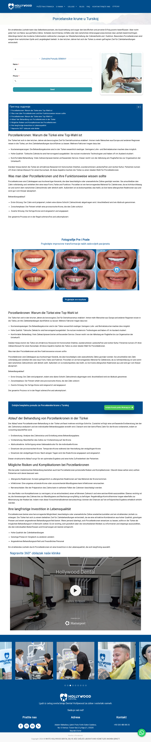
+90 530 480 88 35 (122, 725)
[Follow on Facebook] (20, 726)
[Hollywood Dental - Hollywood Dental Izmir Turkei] (20, 6)
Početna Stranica (45, 6)
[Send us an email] (32, 726)
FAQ (88, 6)
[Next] (134, 270)
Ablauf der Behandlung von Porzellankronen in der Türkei (33, 119)
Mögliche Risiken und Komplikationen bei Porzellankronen (33, 122)
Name (16, 64)
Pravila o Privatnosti (75, 735)
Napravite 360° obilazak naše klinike (25, 128)
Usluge (71, 6)
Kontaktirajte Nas (101, 6)
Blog (81, 6)
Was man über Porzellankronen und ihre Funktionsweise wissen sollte (38, 113)
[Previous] (17, 270)
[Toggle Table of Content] (137, 107)
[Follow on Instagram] (26, 726)
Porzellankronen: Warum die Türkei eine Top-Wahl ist (31, 110)
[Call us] (38, 726)
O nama (59, 6)
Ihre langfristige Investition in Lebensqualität (28, 125)
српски (115, 6)
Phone (16, 76)
